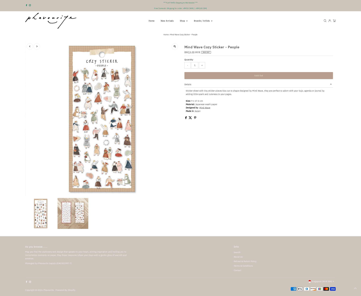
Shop (183, 20)
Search (237, 252)
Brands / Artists (202, 20)
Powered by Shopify (65, 290)
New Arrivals (167, 20)
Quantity (188, 59)
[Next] (37, 46)
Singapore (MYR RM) (322, 281)
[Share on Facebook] (186, 118)
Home (152, 20)
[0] (334, 20)
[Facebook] (26, 5)
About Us (238, 256)
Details (187, 84)
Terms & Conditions (243, 265)
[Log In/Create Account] (329, 20)
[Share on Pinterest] (195, 118)
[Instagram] (30, 5)
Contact (237, 270)
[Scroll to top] (355, 288)
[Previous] (30, 46)
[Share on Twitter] (190, 118)
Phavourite (48, 290)
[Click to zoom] (175, 46)
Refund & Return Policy (245, 261)
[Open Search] (325, 20)
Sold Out (258, 75)
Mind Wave (204, 107)
